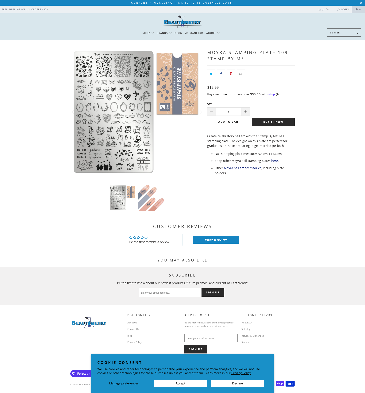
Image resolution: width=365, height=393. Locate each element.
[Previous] (73, 112)
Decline (237, 383)
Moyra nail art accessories (242, 168)
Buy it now (273, 122)
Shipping (246, 329)
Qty (209, 103)
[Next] (201, 112)
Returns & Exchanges (252, 335)
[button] (148, 33)
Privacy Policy (241, 373)
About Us (132, 322)
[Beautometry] (182, 21)
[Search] (356, 32)
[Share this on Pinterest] (231, 74)
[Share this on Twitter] (211, 74)
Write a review (216, 240)
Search (245, 342)
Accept (180, 383)
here (274, 161)
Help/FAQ (246, 322)
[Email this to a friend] (241, 74)
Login (345, 9)
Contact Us (133, 329)
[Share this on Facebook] (221, 74)
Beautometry (86, 384)
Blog (129, 335)
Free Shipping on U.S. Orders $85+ (25, 9)
